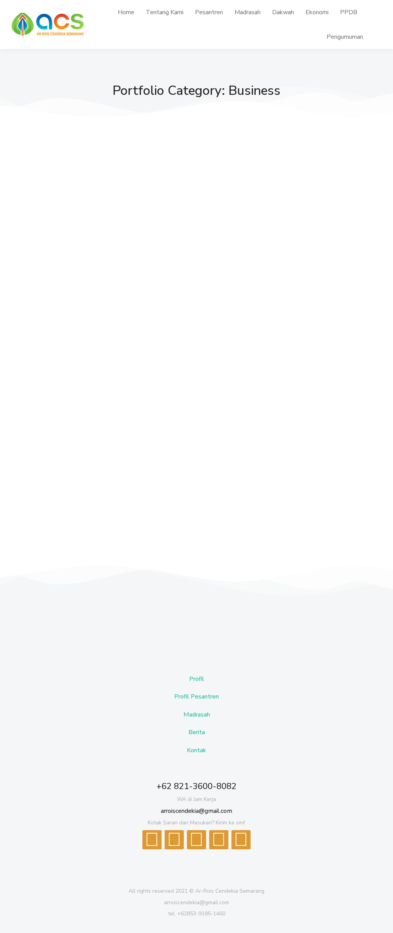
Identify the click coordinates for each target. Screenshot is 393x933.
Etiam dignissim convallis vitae (101, 463)
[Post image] (112, 186)
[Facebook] (152, 839)
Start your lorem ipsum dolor (100, 255)
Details (54, 316)
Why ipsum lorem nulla (258, 463)
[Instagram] (241, 839)
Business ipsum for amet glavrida (276, 255)
